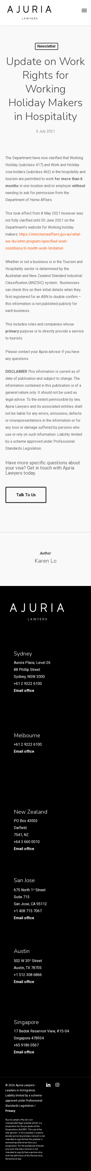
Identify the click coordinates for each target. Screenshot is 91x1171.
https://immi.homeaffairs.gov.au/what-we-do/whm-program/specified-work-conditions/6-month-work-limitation (43, 241)
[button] (84, 10)
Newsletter (46, 46)
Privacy (10, 1111)
